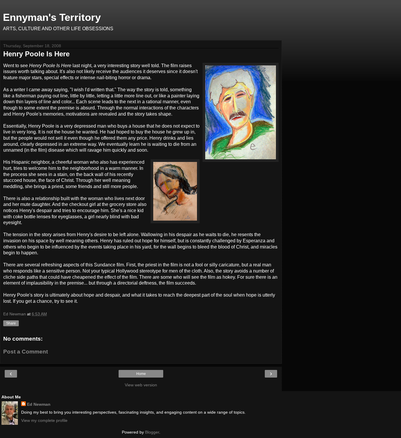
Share (11, 323)
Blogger (152, 432)
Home (141, 374)
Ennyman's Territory (52, 17)
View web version (141, 385)
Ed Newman (38, 404)
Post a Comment (25, 352)
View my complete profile (44, 420)
